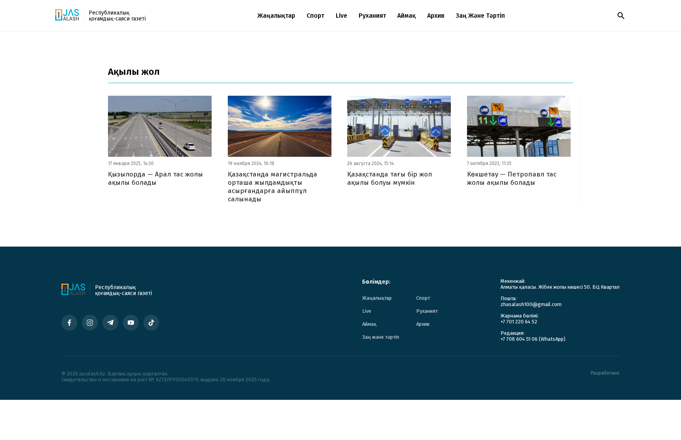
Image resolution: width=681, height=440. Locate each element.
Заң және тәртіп (480, 15)
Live (341, 15)
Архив (436, 15)
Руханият (372, 15)
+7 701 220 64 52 (519, 322)
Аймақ (406, 15)
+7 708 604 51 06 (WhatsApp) (533, 339)
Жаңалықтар (276, 15)
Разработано (605, 373)
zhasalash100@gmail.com (531, 304)
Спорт (315, 15)
